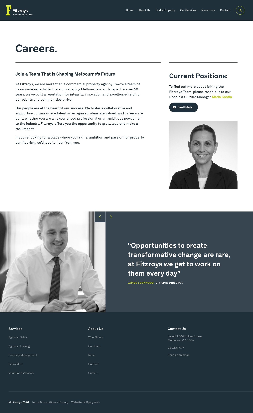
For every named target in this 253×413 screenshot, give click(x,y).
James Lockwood (141, 282)
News (91, 355)
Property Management (23, 355)
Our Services (188, 10)
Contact (225, 10)
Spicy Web (93, 402)
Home (129, 10)
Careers (93, 373)
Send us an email (178, 355)
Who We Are (95, 337)
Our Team (94, 346)
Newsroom (208, 10)
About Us (144, 10)
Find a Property (165, 10)
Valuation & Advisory (21, 373)
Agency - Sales (18, 337)
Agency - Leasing (19, 346)
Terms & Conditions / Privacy (50, 402)
